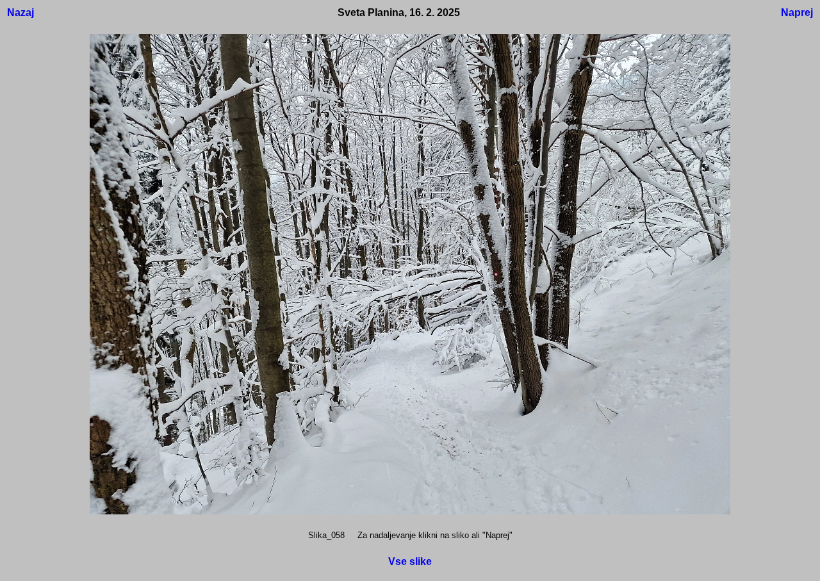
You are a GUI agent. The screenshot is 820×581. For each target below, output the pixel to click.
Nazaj (20, 12)
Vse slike (410, 561)
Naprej (797, 12)
